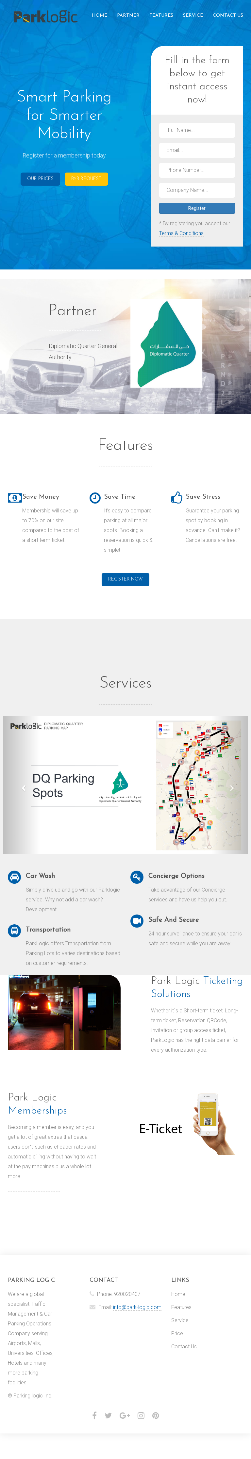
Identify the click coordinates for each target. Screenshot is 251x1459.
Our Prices (40, 178)
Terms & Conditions (181, 233)
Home (99, 15)
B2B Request (86, 178)
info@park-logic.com (137, 1307)
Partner (128, 15)
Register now (125, 579)
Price (177, 1333)
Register (197, 208)
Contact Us (228, 15)
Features (161, 15)
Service (193, 15)
